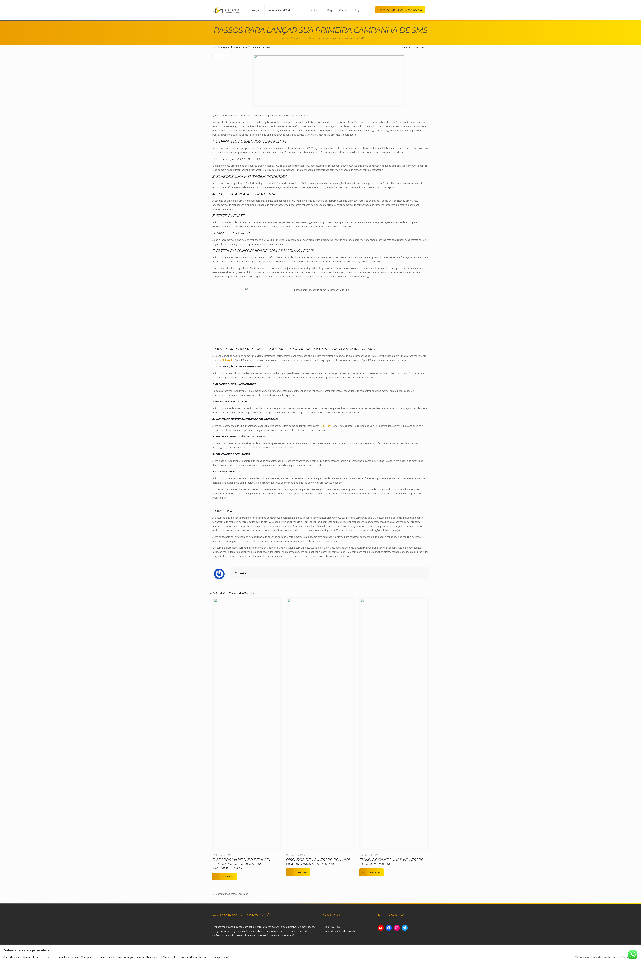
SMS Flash (325, 425)
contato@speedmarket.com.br (339, 931)
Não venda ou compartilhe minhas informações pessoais (606, 957)
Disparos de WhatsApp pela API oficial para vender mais (318, 862)
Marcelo (238, 47)
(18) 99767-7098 (331, 926)
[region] (320, 954)
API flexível (226, 360)
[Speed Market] (227, 10)
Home (280, 38)
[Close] (637, 948)
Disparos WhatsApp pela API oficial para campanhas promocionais (241, 864)
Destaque (296, 38)
